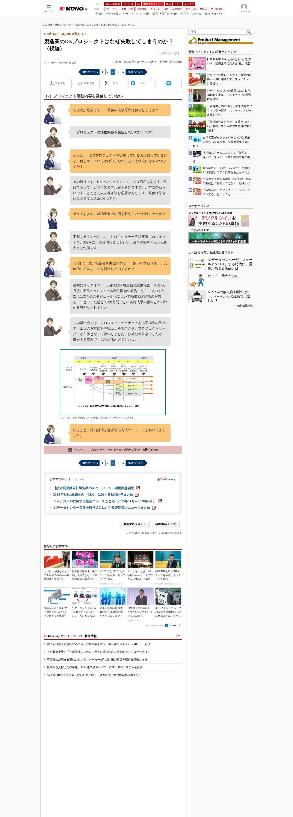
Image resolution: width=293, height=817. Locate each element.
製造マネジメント (63, 24)
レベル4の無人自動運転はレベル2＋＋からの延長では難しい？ (229, 296)
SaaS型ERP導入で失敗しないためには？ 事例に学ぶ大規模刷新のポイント (94, 675)
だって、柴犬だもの (223, 276)
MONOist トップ (165, 524)
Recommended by (155, 625)
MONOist (47, 24)
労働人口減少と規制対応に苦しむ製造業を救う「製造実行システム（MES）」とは (98, 644)
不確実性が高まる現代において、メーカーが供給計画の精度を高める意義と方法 (97, 659)
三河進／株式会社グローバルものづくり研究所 (140, 61)
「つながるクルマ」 (199, 230)
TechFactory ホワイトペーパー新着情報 (70, 636)
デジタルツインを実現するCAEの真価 (210, 213)
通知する (89, 83)
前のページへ (90, 71)
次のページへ (135, 71)
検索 (249, 32)
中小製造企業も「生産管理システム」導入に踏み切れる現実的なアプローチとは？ (98, 651)
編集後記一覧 (245, 305)
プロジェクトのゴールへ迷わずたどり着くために (114, 450)
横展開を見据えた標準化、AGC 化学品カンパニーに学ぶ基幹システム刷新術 (95, 667)
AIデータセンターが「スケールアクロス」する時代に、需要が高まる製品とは (230, 264)
